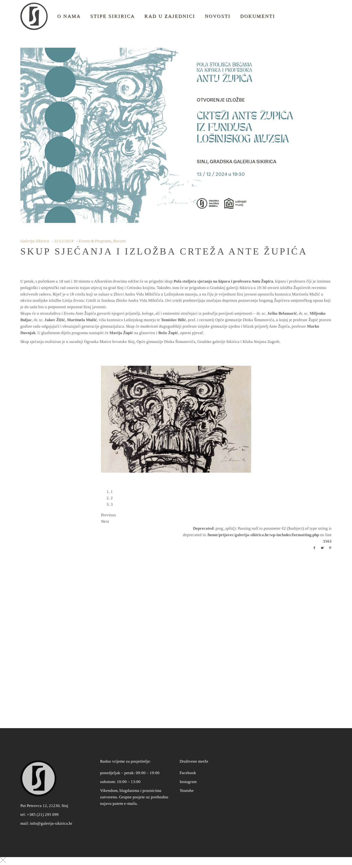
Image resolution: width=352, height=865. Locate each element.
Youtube (187, 787)
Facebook (188, 769)
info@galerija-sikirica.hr (51, 820)
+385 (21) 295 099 (43, 811)
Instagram (188, 778)
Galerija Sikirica (34, 241)
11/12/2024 (64, 241)
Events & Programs (95, 241)
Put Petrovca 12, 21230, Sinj (44, 802)
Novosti (119, 241)
